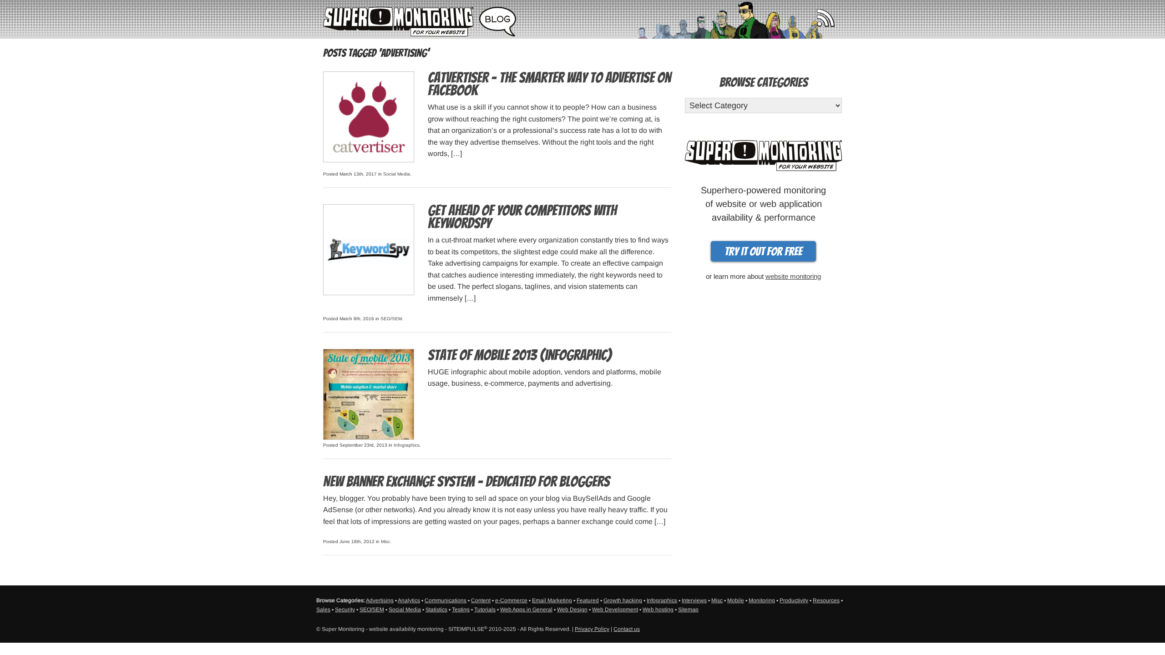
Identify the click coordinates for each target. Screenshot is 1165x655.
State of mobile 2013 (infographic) (520, 355)
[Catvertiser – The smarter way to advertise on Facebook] (368, 116)
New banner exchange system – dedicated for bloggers (466, 481)
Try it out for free (763, 251)
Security (345, 609)
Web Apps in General (526, 609)
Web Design (572, 609)
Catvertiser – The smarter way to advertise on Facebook (549, 84)
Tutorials (485, 609)
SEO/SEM (391, 318)
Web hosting (658, 609)
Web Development (615, 609)
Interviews (694, 600)
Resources (826, 600)
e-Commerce (511, 600)
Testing (461, 609)
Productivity (794, 600)
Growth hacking (622, 600)
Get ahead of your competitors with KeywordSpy (522, 217)
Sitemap (688, 609)
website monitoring (793, 276)
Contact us (626, 629)
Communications (445, 600)
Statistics (436, 609)
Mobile (735, 600)
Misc (385, 541)
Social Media (396, 173)
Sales (323, 609)
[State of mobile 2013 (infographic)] (368, 394)
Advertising (380, 600)
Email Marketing (552, 600)
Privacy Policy (592, 629)
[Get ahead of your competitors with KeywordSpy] (368, 249)
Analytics (409, 600)
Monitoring (762, 600)
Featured (588, 600)
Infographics (407, 445)
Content (481, 600)
